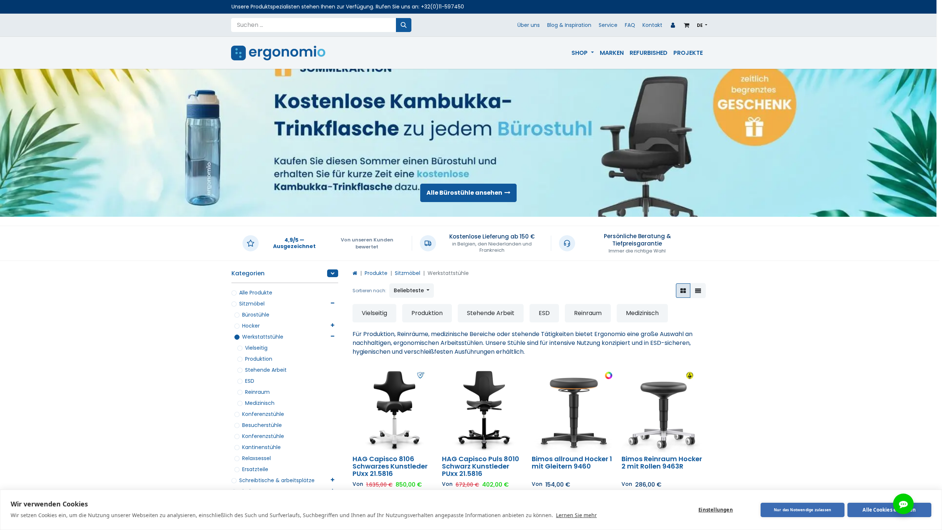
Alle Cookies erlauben (889, 509)
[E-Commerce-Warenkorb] (687, 25)
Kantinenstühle (261, 447)
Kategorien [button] (248, 273)
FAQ (630, 25)
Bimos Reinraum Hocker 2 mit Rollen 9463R (661, 462)
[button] (411, 290)
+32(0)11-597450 (442, 6)
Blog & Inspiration (569, 25)
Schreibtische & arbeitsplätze (277, 480)
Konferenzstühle (263, 414)
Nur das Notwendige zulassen (802, 509)
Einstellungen (715, 509)
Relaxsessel (256, 458)
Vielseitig (256, 347)
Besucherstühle (262, 425)
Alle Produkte (255, 292)
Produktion (258, 359)
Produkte (376, 273)
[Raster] (683, 290)
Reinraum (257, 392)
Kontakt (652, 25)
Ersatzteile (255, 469)
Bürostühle (255, 314)
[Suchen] (403, 25)
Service (608, 25)
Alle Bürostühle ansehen (465, 192)
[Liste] (698, 290)
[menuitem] (582, 53)
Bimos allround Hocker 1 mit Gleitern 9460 (572, 462)
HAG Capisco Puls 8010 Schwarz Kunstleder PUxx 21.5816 (480, 466)
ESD (249, 381)
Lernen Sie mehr (576, 515)
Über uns (528, 25)
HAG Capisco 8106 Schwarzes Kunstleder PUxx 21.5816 (390, 466)
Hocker (251, 325)
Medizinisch (260, 403)
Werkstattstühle (262, 336)
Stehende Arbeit (266, 370)
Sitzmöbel (252, 303)
